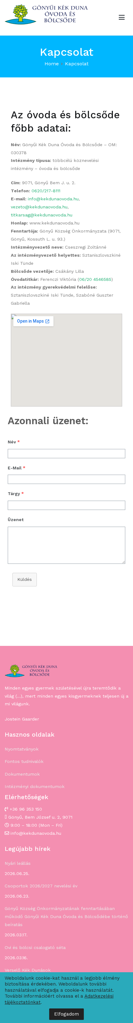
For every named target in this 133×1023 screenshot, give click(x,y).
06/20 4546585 (95, 279)
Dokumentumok (22, 774)
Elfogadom (66, 1014)
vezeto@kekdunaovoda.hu (39, 206)
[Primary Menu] (121, 17)
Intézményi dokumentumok (35, 786)
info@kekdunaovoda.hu (53, 198)
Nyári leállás (18, 863)
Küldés (24, 579)
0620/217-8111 (46, 190)
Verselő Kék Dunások (28, 970)
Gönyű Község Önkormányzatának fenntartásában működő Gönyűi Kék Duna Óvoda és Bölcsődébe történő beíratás (66, 916)
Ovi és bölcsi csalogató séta (35, 947)
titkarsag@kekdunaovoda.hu (41, 214)
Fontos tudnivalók (24, 761)
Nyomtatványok (22, 749)
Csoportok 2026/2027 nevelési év (41, 885)
